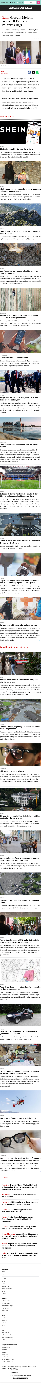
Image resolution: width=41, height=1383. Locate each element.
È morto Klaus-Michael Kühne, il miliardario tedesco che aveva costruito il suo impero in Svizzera (20, 1187)
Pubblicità (4, 1284)
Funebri (4, 1293)
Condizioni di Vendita (8, 1362)
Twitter (4, 1323)
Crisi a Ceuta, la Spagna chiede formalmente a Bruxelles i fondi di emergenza (17, 1219)
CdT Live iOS (5, 1332)
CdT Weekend (5, 1301)
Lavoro (4, 1291)
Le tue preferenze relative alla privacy (20, 1375)
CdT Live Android (6, 1335)
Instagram (4, 1320)
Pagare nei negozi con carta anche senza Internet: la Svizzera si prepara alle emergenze (19, 1246)
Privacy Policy (14, 1369)
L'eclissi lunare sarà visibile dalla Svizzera (19, 1196)
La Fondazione (6, 1347)
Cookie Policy (14, 1372)
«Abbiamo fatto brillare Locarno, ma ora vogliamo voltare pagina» (20, 1203)
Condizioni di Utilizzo (8, 1359)
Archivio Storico (6, 1303)
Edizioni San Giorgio (7, 1306)
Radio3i (4, 1352)
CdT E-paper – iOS (7, 1337)
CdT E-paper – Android (8, 1340)
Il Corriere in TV (6, 1308)
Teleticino (4, 1349)
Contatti (4, 1281)
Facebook (4, 1318)
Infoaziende (5, 1310)
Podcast (4, 1274)
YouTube (4, 1325)
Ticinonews (5, 1354)
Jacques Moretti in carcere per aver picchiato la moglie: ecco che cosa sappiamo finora (20, 1236)
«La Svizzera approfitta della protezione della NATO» (17, 1211)
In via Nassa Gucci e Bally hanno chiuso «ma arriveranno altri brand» (19, 1228)
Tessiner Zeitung (6, 1357)
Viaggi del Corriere (7, 1288)
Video (3, 1271)
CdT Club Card (6, 1286)
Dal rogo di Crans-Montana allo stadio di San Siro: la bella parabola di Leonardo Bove (20, 1255)
